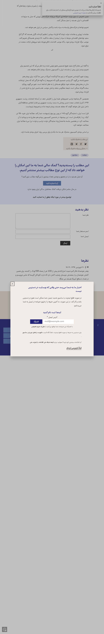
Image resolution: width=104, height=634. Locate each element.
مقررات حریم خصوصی (38, 327)
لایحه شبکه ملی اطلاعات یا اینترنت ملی (42, 342)
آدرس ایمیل (52, 317)
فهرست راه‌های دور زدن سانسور (32, 333)
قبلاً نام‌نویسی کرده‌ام (74, 348)
